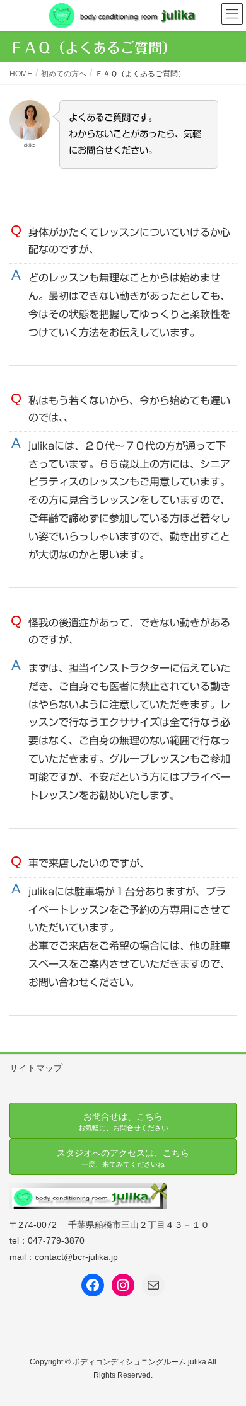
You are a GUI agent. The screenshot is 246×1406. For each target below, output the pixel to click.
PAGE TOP (226, 1352)
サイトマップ (35, 1068)
